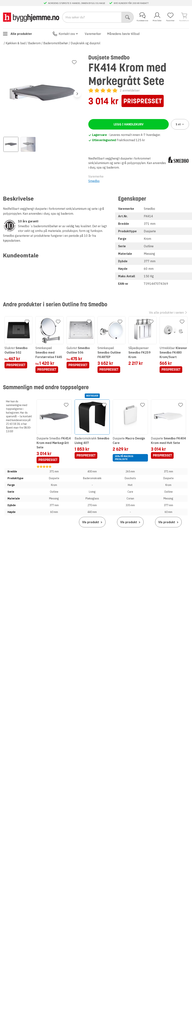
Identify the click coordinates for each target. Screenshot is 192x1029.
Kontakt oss (67, 34)
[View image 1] (10, 144)
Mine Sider (157, 20)
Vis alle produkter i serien (166, 312)
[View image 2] (28, 144)
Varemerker (93, 34)
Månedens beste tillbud (123, 34)
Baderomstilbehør (55, 43)
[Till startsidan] (31, 17)
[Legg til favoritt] (74, 62)
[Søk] (128, 17)
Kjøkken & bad (16, 43)
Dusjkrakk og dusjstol (85, 43)
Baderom (34, 43)
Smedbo (94, 181)
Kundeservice (142, 20)
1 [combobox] (178, 124)
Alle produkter (21, 34)
